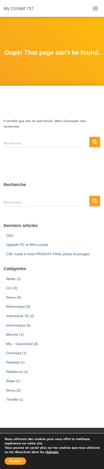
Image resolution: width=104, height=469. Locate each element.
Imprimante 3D (17, 316)
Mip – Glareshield (19, 344)
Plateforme (14, 372)
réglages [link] (51, 452)
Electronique (15, 306)
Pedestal (12, 362)
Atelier (11, 279)
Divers (11, 297)
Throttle (12, 399)
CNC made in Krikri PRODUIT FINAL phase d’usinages (48, 254)
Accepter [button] (15, 461)
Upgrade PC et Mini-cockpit (27, 245)
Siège (10, 381)
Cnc (9, 288)
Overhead (13, 353)
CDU (9, 235)
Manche (12, 334)
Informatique (15, 325)
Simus (10, 390)
